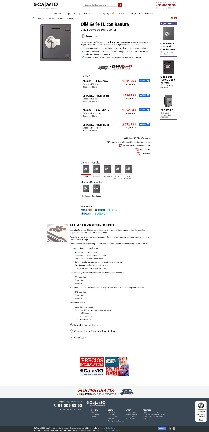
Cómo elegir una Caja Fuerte (153, 416)
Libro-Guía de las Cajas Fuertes (154, 414)
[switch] (201, 419)
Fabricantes (95, 414)
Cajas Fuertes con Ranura (45, 18)
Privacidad (111, 414)
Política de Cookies (107, 428)
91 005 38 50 (167, 5)
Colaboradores (96, 416)
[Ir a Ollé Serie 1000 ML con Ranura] (168, 73)
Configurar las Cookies (116, 421)
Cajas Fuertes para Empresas (79, 13)
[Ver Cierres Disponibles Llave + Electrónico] (128, 174)
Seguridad (136, 13)
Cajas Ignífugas (105, 13)
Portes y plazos (131, 416)
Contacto (94, 412)
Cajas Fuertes (55, 13)
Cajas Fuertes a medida (151, 412)
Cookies (111, 419)
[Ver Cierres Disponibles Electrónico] (107, 174)
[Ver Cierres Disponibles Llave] (86, 174)
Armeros (123, 13)
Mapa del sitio (130, 419)
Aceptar (162, 429)
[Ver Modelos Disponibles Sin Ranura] (86, 193)
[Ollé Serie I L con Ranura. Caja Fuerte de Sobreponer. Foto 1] (55, 61)
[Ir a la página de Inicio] (45, 8)
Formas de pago (131, 414)
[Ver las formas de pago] (99, 214)
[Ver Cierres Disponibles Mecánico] (96, 174)
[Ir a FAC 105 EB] (168, 107)
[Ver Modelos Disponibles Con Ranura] (96, 193)
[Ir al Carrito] (172, 19)
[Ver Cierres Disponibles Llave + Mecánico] (118, 174)
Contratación (112, 416)
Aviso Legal (112, 412)
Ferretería (149, 13)
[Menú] (205, 402)
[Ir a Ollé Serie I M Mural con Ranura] (168, 40)
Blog (144, 419)
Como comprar (131, 412)
